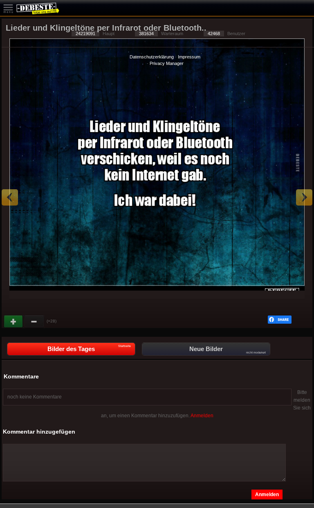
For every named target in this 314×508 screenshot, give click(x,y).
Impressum (189, 56)
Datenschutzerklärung (152, 56)
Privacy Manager (167, 63)
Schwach (34, 321)
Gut (14, 321)
